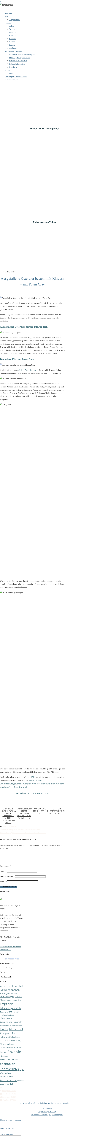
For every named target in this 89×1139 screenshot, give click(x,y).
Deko (20, 1000)
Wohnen (12, 29)
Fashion (16, 1012)
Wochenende (8, 1080)
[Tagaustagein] (6, 5)
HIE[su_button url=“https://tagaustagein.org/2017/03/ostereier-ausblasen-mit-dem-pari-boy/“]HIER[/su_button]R (32, 783)
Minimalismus (14, 1037)
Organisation (5, 1047)
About (7, 70)
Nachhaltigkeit (8, 1044)
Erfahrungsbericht (10, 1008)
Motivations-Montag (10, 1040)
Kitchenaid (16, 1029)
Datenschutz (47, 1108)
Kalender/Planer (17, 1025)
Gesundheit (6, 1022)
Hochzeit (3, 1025)
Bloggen (10, 997)
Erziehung (3, 1012)
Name (3, 871)
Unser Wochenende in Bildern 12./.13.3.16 (20, 829)
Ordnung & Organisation (19, 58)
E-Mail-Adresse (7, 876)
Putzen (19, 1047)
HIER (32, 777)
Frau (6, 16)
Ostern (4, 826)
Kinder (12, 45)
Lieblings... (4, 1037)
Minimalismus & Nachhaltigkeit (22, 54)
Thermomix (8, 1069)
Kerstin (2, 272)
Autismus (13, 48)
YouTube (9, 1100)
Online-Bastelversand (28, 370)
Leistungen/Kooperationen (16, 76)
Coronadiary (12, 1000)
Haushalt (13, 32)
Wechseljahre (5, 1073)
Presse (11, 73)
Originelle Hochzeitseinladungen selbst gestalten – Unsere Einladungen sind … (12, 816)
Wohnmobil (6, 1084)
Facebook (9, 1094)
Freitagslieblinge (7, 1015)
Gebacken (13, 35)
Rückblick (4, 1056)
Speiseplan (7, 1063)
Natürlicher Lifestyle (13, 51)
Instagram (9, 1091)
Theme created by (10, 1120)
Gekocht (12, 39)
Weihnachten (6, 1076)
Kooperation (8, 1033)
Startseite (8, 13)
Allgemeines (14, 20)
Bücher (3, 1000)
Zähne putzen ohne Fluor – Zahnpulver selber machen (23, 833)
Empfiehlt (6, 1004)
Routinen (13, 67)
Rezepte (14, 1052)
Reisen (12, 42)
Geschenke (6, 1018)
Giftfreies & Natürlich (18, 61)
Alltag (11, 26)
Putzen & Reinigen (17, 64)
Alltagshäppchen (10, 989)
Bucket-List (18, 997)
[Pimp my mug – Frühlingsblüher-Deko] (40, 801)
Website (3, 881)
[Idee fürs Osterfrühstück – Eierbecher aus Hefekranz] (57, 801)
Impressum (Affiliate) (47, 1112)
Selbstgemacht (11, 826)
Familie (8, 23)
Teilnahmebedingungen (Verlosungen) (47, 1115)
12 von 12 (4, 986)
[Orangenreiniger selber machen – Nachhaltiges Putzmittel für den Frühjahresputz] (24, 801)
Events (9, 1012)
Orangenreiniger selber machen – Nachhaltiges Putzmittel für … (26, 814)
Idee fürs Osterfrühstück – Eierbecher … (57, 811)
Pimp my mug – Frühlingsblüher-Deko (41, 811)
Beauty (3, 996)
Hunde (8, 1025)
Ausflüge (4, 993)
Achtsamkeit (16, 986)
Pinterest (9, 1097)
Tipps (21, 1069)
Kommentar (5, 866)
